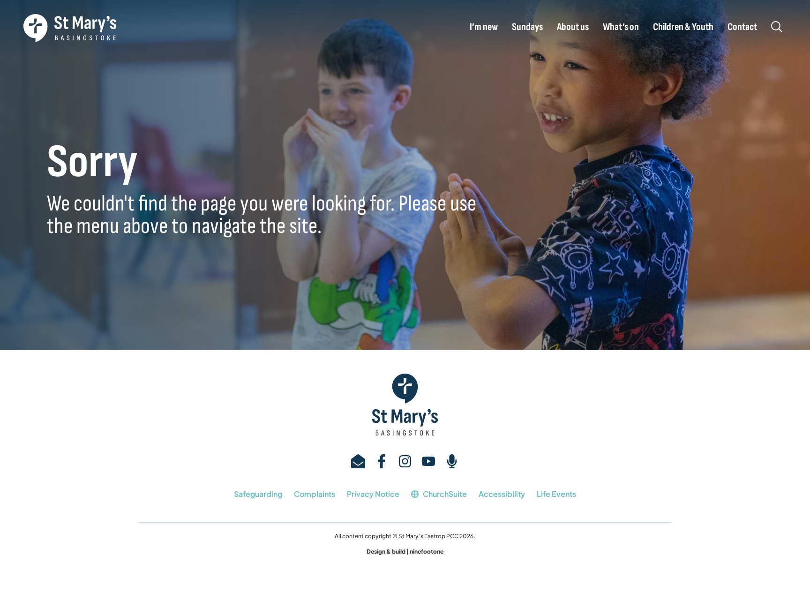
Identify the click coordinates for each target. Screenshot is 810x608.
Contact (742, 27)
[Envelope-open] (358, 461)
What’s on (621, 27)
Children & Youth (683, 27)
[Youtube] (428, 461)
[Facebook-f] (382, 461)
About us (573, 27)
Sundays (527, 27)
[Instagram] (405, 461)
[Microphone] (452, 461)
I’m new (484, 27)
